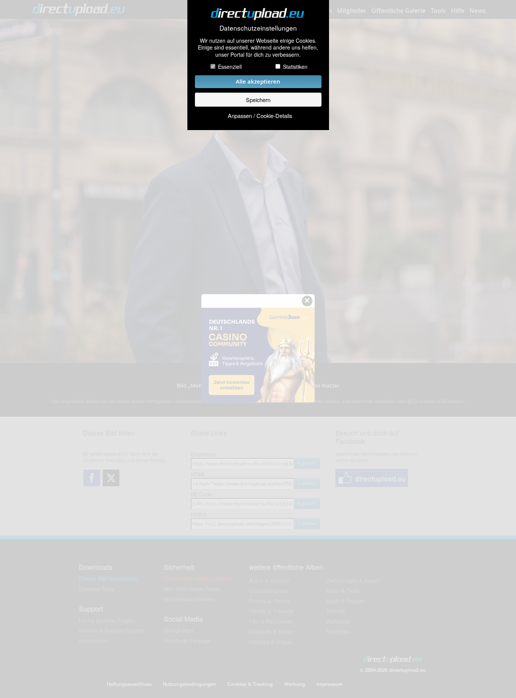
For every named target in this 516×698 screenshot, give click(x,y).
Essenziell (230, 66)
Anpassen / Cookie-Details (260, 115)
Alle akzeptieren (258, 81)
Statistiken (295, 66)
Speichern (258, 100)
